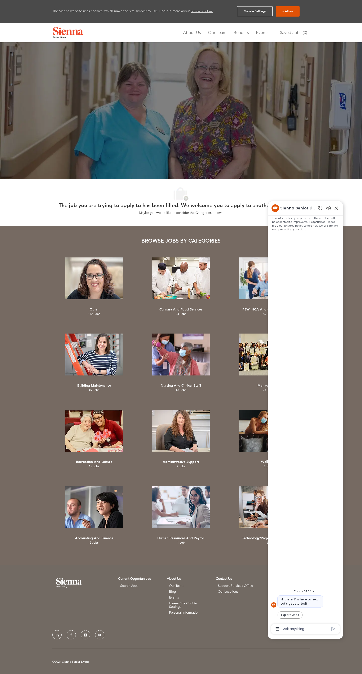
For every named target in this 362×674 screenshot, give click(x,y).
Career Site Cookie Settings (183, 605)
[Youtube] (99, 634)
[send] (333, 628)
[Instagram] (85, 634)
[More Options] (277, 628)
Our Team (217, 33)
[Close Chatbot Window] (336, 208)
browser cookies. (202, 11)
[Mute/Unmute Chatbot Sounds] (328, 208)
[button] (255, 11)
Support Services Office (235, 585)
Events (262, 33)
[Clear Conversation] (320, 208)
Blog (172, 591)
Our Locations (228, 591)
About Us (192, 33)
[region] (305, 418)
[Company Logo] (68, 32)
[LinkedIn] (57, 634)
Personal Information (184, 612)
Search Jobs (129, 585)
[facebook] (71, 634)
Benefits (241, 33)
